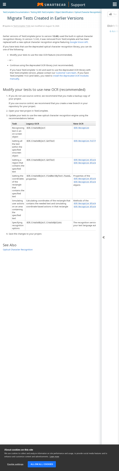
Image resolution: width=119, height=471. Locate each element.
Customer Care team (66, 72)
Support (78, 4)
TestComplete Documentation (16, 12)
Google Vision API (79, 42)
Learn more (54, 456)
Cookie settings (15, 464)
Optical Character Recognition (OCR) (90, 12)
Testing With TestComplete (42, 12)
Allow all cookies (42, 464)
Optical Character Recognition (18, 249)
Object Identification (64, 12)
